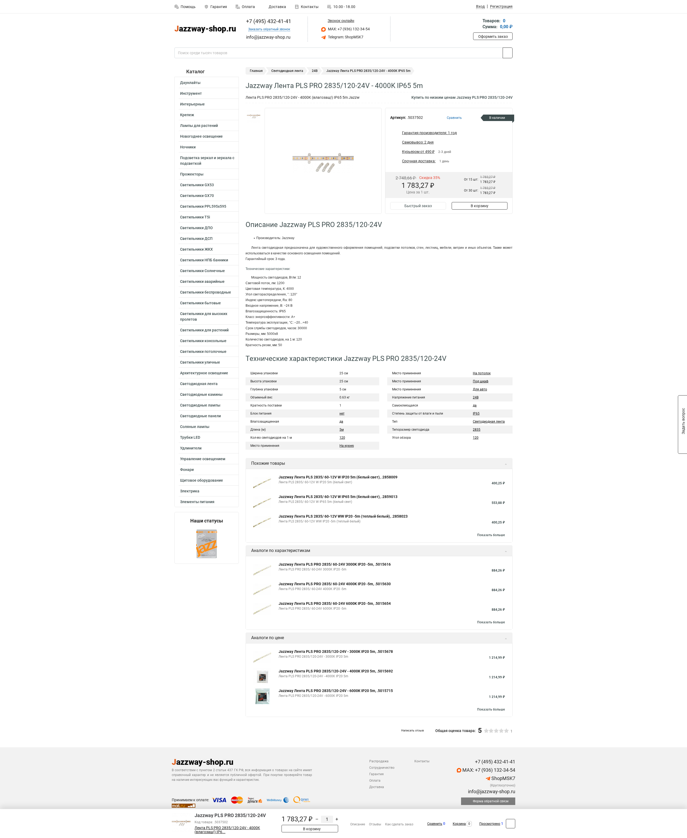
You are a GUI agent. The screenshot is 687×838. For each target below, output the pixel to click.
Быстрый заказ (418, 206)
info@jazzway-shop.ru (491, 791)
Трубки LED (190, 437)
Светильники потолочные (203, 351)
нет (342, 413)
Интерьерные (192, 104)
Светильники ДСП (196, 238)
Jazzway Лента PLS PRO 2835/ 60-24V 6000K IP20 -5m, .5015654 (335, 603)
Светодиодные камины (201, 394)
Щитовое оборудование (201, 480)
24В (315, 71)
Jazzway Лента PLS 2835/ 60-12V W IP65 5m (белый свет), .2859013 (338, 497)
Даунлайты (190, 82)
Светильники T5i (195, 217)
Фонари (187, 469)
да (341, 421)
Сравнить (434, 824)
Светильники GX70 (197, 195)
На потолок (482, 373)
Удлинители (191, 448)
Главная (256, 71)
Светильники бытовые (200, 303)
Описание (357, 824)
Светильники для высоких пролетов (203, 316)
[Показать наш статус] (206, 543)
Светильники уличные (200, 362)
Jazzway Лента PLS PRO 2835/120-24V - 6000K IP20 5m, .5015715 (336, 691)
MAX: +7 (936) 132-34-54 (348, 29)
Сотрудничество (381, 768)
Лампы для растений (199, 125)
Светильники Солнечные (202, 271)
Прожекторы (191, 174)
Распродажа (379, 761)
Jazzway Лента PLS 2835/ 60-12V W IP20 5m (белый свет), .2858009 (338, 477)
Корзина (459, 824)
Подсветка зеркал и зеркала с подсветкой (207, 161)
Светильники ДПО (196, 228)
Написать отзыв (412, 730)
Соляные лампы (194, 427)
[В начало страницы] (510, 823)
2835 (476, 429)
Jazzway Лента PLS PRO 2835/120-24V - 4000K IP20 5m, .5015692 (336, 671)
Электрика (189, 491)
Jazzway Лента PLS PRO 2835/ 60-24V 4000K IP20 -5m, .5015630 (335, 584)
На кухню (346, 446)
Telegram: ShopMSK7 (345, 37)
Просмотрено (489, 824)
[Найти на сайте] (508, 52)
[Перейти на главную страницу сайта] (204, 29)
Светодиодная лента (199, 384)
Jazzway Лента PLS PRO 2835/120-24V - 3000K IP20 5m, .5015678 (336, 651)
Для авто (480, 389)
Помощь (188, 7)
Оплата (248, 7)
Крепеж (187, 115)
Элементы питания (197, 502)
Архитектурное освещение (204, 373)
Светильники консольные (203, 341)
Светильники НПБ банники (204, 260)
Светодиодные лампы (200, 405)
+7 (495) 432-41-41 (268, 21)
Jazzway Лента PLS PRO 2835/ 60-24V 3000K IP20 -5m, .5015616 (335, 564)
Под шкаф (480, 381)
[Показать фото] (254, 116)
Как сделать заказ (399, 824)
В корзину (479, 206)
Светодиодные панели (200, 416)
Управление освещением (202, 459)
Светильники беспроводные (205, 292)
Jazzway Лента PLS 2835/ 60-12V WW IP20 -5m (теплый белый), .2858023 (343, 516)
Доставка (277, 7)
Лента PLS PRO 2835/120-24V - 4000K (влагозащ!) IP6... (227, 830)
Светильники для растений (204, 330)
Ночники (188, 147)
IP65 (476, 413)
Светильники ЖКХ (196, 249)
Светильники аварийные (202, 281)
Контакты (310, 7)
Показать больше (491, 535)
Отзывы (375, 824)
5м (341, 429)
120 (342, 438)
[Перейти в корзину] (477, 24)
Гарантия (218, 7)
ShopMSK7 (502, 778)
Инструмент (191, 93)
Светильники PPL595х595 (203, 206)
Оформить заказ (493, 36)
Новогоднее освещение (201, 136)
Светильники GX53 (197, 185)
